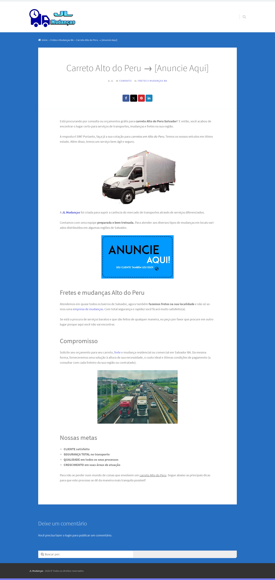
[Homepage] (52, 17)
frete (117, 352)
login (68, 535)
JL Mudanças (36, 570)
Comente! (125, 80)
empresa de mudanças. (88, 309)
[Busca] (241, 13)
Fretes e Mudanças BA (152, 80)
